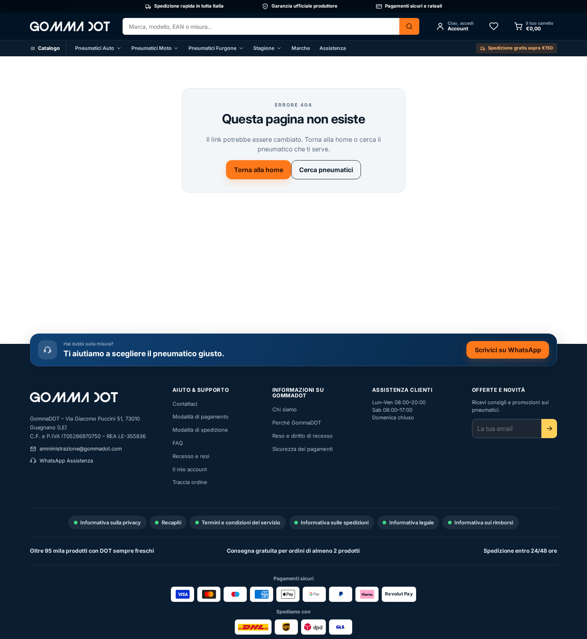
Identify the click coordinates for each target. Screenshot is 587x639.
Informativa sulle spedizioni (335, 523)
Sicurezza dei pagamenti (302, 449)
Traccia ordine (190, 482)
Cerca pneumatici (326, 170)
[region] (293, 6)
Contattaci (185, 404)
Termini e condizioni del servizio (241, 523)
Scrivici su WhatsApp (512, 351)
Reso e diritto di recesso (302, 436)
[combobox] (261, 26)
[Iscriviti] (549, 428)
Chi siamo (284, 409)
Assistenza (332, 48)
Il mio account (190, 469)
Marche (301, 48)
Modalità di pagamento (200, 416)
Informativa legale (411, 523)
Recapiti (171, 523)
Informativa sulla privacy (110, 523)
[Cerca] (409, 26)
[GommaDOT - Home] (70, 26)
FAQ (178, 443)
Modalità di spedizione (200, 430)
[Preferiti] (493, 26)
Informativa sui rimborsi (483, 523)
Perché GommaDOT (296, 422)
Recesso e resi (191, 456)
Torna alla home (258, 170)
